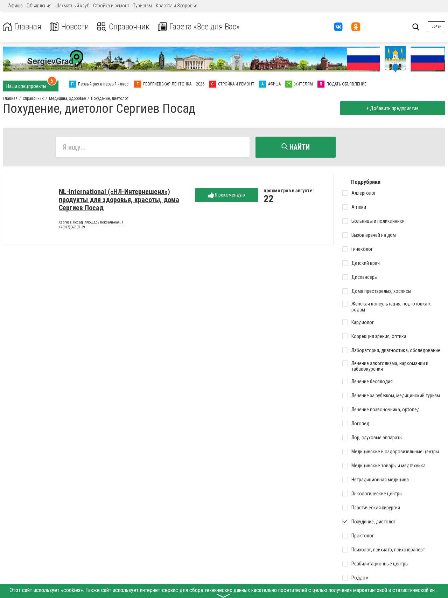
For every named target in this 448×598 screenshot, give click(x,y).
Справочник (129, 27)
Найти (299, 147)
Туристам (142, 5)
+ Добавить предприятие (392, 108)
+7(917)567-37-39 (72, 227)
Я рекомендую (229, 195)
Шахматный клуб (72, 5)
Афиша (15, 5)
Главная (27, 27)
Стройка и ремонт (111, 5)
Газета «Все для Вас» (204, 27)
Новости (75, 27)
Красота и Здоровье (176, 5)
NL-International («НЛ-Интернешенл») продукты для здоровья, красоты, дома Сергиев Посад (119, 199)
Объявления (39, 5)
